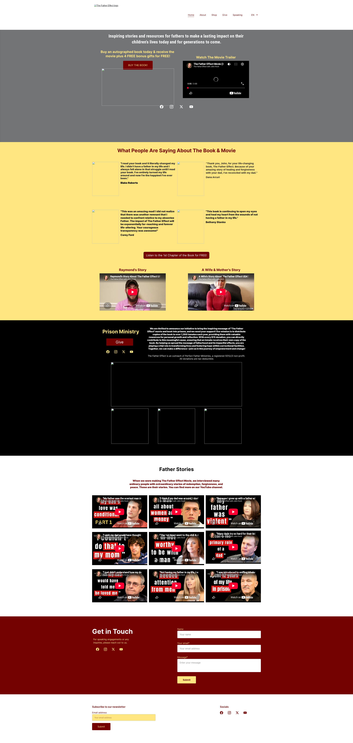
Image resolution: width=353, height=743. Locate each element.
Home (191, 15)
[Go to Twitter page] (183, 107)
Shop (214, 15)
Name (180, 629)
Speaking (237, 15)
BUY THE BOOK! (138, 65)
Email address (99, 712)
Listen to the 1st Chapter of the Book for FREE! (176, 255)
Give (224, 15)
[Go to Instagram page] (173, 107)
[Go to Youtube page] (191, 107)
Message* (182, 657)
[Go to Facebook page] (163, 107)
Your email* (183, 643)
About (203, 15)
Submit (186, 679)
